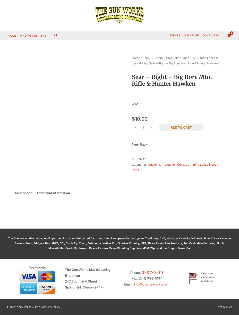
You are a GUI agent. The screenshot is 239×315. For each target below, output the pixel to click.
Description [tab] (23, 193)
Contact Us (211, 35)
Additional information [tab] (53, 193)
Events (175, 35)
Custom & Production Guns (170, 58)
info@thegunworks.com (152, 284)
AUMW (229, 307)
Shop (146, 58)
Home (136, 58)
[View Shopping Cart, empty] (228, 35)
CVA (195, 58)
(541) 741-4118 (152, 272)
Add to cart (181, 127)
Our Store (191, 35)
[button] (56, 35)
